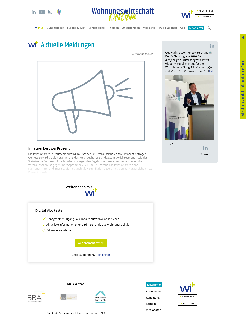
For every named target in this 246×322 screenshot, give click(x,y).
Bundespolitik (55, 28)
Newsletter (196, 28)
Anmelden (205, 16)
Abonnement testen (91, 243)
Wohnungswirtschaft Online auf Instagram (50, 12)
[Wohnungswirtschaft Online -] (123, 15)
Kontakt (151, 304)
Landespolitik (96, 28)
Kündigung (153, 297)
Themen (113, 28)
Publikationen (168, 28)
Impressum (69, 313)
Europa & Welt (76, 28)
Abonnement (206, 10)
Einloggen (104, 255)
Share (204, 154)
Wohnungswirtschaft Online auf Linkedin (34, 12)
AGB (103, 313)
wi (39, 28)
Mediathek (149, 28)
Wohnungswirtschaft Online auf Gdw (59, 12)
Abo (182, 28)
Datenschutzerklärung (87, 313)
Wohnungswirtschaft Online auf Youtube (42, 12)
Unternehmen (131, 28)
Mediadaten (153, 310)
